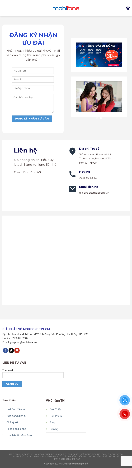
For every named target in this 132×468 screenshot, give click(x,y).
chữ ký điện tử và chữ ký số (103, 457)
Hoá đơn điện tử (15, 409)
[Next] (124, 79)
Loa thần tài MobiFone (19, 435)
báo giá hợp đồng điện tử (47, 457)
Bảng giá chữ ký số (19, 454)
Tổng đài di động (16, 428)
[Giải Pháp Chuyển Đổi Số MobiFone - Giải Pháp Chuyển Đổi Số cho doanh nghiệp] (66, 8)
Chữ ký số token (22, 457)
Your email (8, 370)
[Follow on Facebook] (5, 350)
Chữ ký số (12, 422)
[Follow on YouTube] (17, 350)
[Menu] (4, 8)
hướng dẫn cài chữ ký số (66, 459)
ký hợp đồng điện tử (74, 457)
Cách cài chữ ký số (112, 454)
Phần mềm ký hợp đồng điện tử (48, 454)
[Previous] (74, 79)
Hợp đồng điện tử (16, 415)
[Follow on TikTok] (11, 350)
